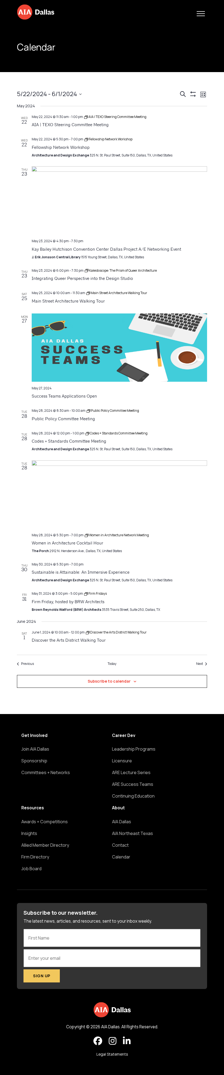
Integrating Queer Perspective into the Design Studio (82, 279)
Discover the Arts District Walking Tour (69, 640)
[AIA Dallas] (35, 12)
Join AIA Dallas (35, 749)
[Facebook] (97, 1041)
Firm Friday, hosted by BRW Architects (68, 602)
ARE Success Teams (132, 784)
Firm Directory (35, 857)
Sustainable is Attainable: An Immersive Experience (80, 572)
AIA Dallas (121, 822)
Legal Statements (112, 1054)
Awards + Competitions (44, 822)
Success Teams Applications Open (64, 396)
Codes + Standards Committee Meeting (69, 441)
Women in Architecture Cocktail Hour (67, 543)
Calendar (121, 857)
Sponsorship (34, 761)
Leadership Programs (133, 749)
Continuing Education (133, 796)
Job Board (31, 869)
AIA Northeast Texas (132, 833)
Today (112, 664)
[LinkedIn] (127, 1041)
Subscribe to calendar (109, 681)
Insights (29, 833)
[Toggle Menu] (200, 13)
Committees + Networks (45, 772)
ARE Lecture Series (131, 772)
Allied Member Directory (45, 845)
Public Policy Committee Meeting (63, 419)
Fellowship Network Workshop (61, 148)
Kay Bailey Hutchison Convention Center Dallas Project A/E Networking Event (106, 249)
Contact (120, 845)
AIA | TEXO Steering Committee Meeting (70, 125)
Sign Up (41, 975)
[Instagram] (113, 1041)
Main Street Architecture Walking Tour (68, 301)
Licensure (122, 761)
